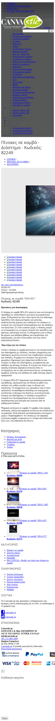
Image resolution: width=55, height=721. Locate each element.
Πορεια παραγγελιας (16, 582)
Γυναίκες (16, 41)
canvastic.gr (10, 612)
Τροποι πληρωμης (15, 574)
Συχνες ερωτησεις (15, 579)
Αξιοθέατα (17, 74)
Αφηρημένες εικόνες (21, 59)
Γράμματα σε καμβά (21, 72)
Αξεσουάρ (17, 115)
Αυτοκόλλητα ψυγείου (22, 133)
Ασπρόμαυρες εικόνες (22, 56)
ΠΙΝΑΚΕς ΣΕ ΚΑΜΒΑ (47, 23)
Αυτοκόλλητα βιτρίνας (22, 130)
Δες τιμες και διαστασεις (12, 284)
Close (4, 718)
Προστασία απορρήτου (11, 649)
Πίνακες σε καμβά (15, 550)
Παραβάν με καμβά (21, 105)
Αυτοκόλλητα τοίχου (21, 128)
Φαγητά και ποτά (20, 51)
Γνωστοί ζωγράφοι (20, 39)
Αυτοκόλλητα (13, 555)
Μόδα (15, 84)
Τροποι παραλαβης (15, 577)
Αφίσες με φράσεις (21, 64)
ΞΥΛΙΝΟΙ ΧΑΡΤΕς (13, 108)
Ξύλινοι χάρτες (13, 553)
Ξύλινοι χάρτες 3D (20, 110)
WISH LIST (12, 8)
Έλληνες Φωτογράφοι (22, 69)
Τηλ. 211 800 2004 (9, 638)
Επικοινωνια (12, 587)
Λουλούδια (17, 82)
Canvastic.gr (6, 646)
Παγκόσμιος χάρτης (21, 102)
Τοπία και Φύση (19, 100)
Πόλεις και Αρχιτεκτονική (24, 61)
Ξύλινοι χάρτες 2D (20, 113)
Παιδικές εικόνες (20, 95)
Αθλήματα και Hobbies (22, 97)
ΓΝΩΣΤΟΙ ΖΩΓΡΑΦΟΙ (15, 120)
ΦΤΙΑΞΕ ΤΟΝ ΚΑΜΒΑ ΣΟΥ (21, 11)
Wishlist (10, 589)
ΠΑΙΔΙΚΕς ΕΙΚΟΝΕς (14, 123)
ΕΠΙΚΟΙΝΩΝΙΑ (12, 136)
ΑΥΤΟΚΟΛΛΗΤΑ (13, 125)
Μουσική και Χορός (21, 87)
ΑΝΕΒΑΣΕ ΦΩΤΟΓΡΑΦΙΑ (16, 118)
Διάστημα (16, 67)
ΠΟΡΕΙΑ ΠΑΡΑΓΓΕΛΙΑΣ (19, 6)
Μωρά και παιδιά (20, 90)
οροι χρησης (12, 584)
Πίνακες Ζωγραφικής (21, 36)
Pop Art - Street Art (21, 54)
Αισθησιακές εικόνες (21, 49)
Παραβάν (11, 558)
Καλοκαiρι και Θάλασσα (23, 77)
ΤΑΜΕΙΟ (11, 3)
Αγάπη (15, 46)
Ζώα (14, 79)
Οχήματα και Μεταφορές (23, 92)
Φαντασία (16, 44)
